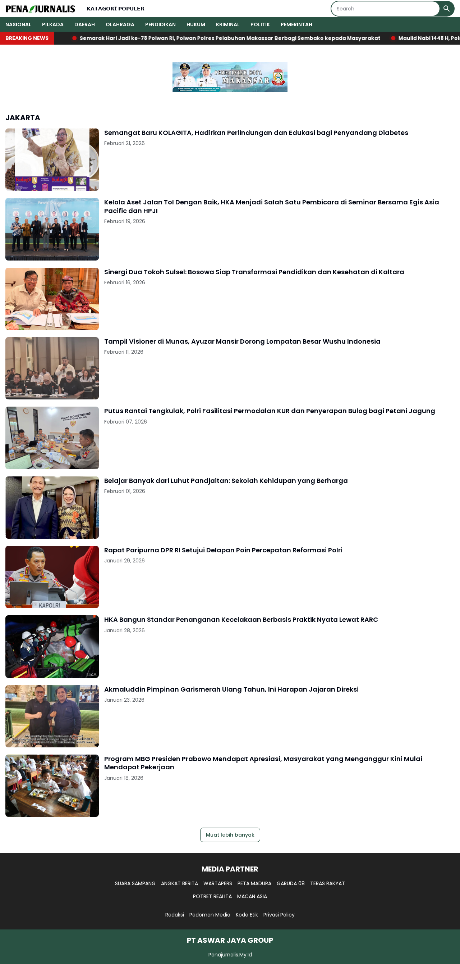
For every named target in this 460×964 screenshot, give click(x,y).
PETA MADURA (254, 883)
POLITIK (260, 24)
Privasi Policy (279, 914)
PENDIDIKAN (160, 24)
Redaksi (174, 914)
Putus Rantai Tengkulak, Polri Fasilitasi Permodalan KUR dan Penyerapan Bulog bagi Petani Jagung (269, 411)
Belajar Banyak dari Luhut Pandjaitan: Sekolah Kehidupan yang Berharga (226, 480)
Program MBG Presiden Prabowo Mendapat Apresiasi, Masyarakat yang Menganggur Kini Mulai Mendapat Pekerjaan (263, 763)
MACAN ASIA (252, 896)
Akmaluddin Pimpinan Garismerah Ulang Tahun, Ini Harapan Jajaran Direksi (231, 689)
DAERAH (84, 24)
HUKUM (196, 24)
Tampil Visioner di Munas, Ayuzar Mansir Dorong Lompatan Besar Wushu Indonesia (242, 341)
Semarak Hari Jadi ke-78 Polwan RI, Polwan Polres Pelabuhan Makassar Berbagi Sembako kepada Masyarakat (199, 38)
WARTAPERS (217, 883)
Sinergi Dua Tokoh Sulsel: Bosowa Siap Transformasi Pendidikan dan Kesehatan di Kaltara (254, 272)
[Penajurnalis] (40, 8)
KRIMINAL (228, 24)
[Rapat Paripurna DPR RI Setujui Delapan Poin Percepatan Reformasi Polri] (52, 577)
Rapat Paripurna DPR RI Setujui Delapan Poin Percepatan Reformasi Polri (223, 550)
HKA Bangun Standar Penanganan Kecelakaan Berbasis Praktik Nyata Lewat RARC (241, 619)
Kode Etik (247, 914)
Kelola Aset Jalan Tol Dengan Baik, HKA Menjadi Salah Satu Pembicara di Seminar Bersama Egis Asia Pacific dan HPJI (271, 206)
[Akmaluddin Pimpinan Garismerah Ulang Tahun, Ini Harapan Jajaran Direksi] (52, 716)
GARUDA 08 (291, 883)
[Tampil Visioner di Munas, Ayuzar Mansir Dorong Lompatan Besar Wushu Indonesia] (52, 368)
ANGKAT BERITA (179, 883)
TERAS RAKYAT (327, 883)
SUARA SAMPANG (135, 883)
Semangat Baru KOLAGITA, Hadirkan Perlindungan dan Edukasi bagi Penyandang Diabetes (256, 132)
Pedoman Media (209, 914)
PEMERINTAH (296, 24)
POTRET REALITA (212, 896)
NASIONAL (18, 24)
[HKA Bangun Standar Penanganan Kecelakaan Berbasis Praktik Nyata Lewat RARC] (52, 646)
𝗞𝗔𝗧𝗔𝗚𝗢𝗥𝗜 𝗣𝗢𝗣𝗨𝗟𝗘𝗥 (115, 8)
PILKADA (53, 24)
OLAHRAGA (120, 24)
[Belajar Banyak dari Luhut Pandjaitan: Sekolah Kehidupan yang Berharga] (52, 507)
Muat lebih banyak (230, 834)
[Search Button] (447, 8)
